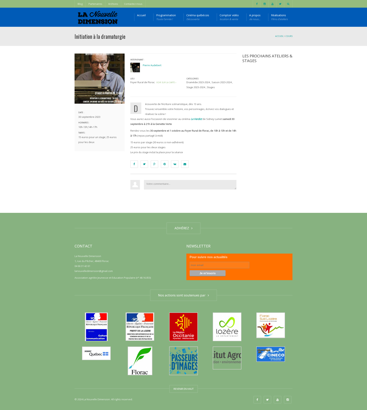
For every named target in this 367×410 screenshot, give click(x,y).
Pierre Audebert (152, 65)
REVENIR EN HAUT (184, 388)
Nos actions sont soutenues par (182, 295)
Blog (80, 4)
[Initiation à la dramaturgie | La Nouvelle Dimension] (97, 17)
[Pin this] (164, 164)
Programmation (166, 17)
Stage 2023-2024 (195, 87)
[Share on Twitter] (144, 164)
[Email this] (185, 164)
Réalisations (279, 17)
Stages (211, 87)
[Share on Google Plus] (154, 164)
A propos (255, 17)
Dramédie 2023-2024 (198, 82)
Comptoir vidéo (229, 17)
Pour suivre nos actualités (208, 257)
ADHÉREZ (183, 228)
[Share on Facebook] (134, 164)
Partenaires (95, 4)
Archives (113, 4)
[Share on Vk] (175, 164)
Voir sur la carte (165, 82)
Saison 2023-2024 (222, 82)
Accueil (141, 15)
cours (288, 36)
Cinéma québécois (197, 17)
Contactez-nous (133, 4)
